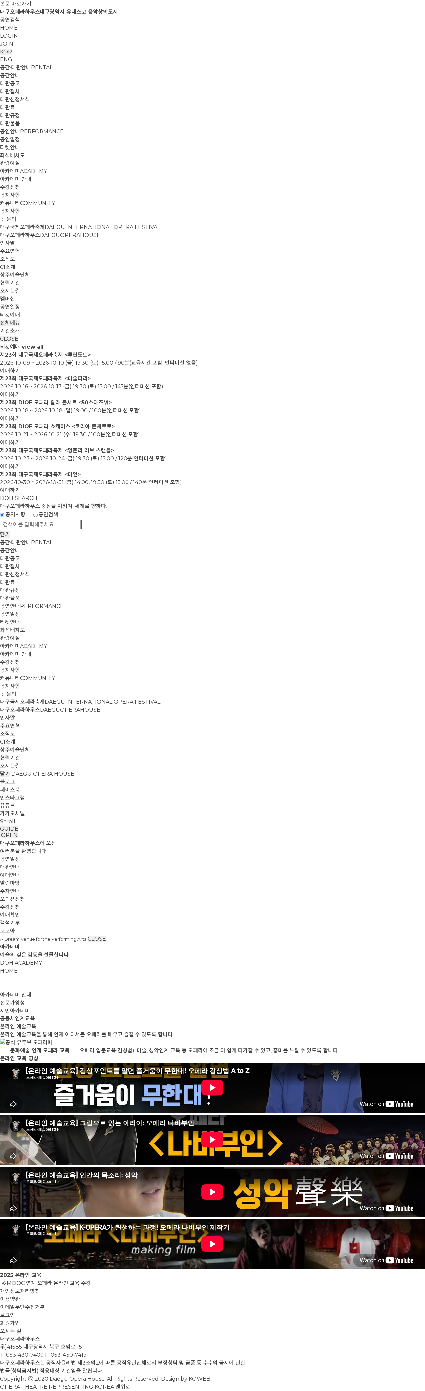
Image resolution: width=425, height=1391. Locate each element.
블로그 (7, 782)
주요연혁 (10, 251)
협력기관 (10, 283)
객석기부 (10, 923)
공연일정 (10, 139)
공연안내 (32, 131)
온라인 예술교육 (18, 1026)
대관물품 (10, 123)
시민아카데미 (15, 1011)
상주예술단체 (15, 275)
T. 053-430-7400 (22, 1355)
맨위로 (122, 1387)
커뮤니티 (27, 203)
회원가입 (10, 1323)
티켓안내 (10, 147)
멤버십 (7, 299)
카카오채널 (12, 813)
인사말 (7, 243)
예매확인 (10, 915)
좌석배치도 (12, 155)
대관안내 (10, 867)
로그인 (7, 1315)
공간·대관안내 (26, 67)
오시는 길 (10, 1331)
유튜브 (7, 805)
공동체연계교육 (17, 1019)
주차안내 (10, 891)
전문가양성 (12, 1003)
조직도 (7, 259)
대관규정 (10, 115)
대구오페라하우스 (50, 235)
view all (32, 347)
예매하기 (10, 371)
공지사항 (10, 195)
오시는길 (10, 291)
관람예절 (10, 163)
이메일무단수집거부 (22, 1307)
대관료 (7, 107)
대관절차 (10, 91)
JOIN (6, 44)
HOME (9, 28)
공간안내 (10, 75)
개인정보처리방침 (20, 1291)
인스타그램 (12, 798)
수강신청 (10, 187)
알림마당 (10, 883)
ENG (6, 59)
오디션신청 (12, 899)
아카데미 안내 (15, 179)
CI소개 (7, 267)
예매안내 (10, 875)
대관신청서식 (15, 99)
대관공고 (10, 83)
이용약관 (10, 1299)
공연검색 (10, 20)
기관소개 (10, 331)
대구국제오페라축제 (80, 227)
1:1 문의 (8, 219)
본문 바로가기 (15, 4)
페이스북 (10, 790)
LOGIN (9, 36)
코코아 (7, 931)
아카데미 (23, 171)
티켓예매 (10, 315)
